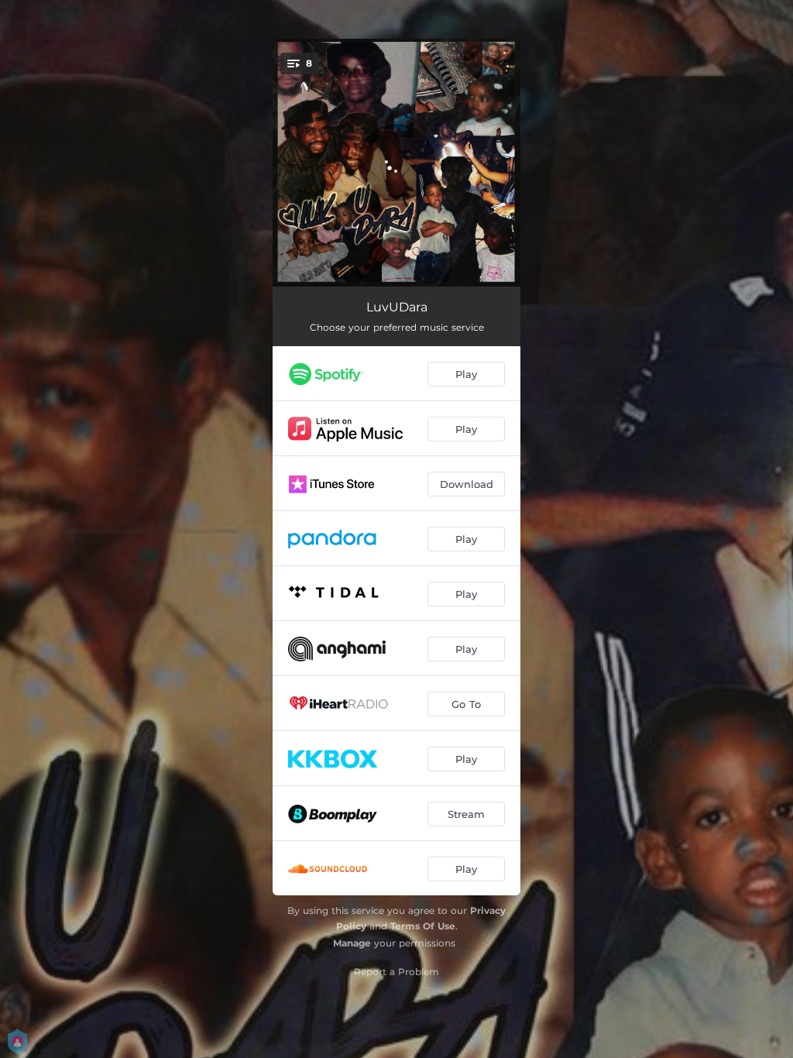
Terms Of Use (422, 926)
